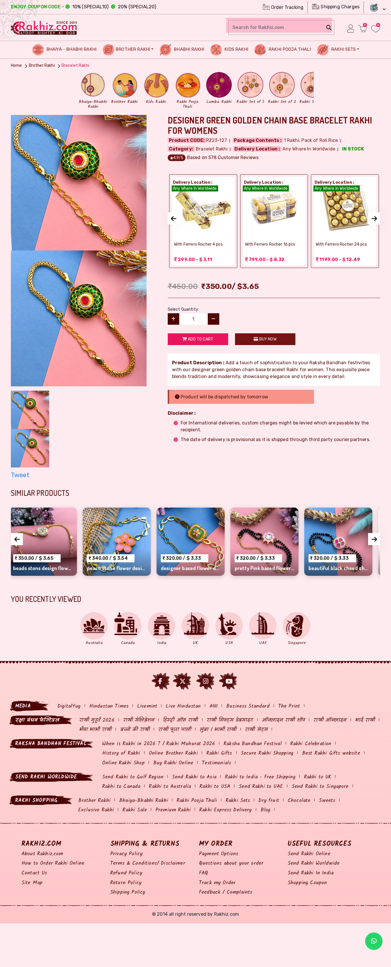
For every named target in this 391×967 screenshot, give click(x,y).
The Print (289, 706)
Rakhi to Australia (170, 786)
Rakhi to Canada (121, 786)
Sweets (327, 800)
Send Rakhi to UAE (261, 786)
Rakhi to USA (215, 786)
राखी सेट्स (256, 730)
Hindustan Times (109, 706)
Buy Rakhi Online (173, 763)
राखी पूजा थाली (174, 730)
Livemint (147, 706)
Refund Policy (126, 873)
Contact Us (34, 873)
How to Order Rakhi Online (52, 863)
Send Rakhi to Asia (194, 777)
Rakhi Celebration (310, 744)
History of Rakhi (121, 753)
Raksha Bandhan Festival (253, 744)
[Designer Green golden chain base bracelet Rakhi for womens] (79, 182)
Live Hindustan (183, 706)
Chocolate (299, 800)
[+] (173, 319)
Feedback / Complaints (225, 892)
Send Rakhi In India (310, 873)
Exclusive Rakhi (96, 810)
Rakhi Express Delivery (225, 810)
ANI (214, 706)
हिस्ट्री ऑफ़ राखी (180, 720)
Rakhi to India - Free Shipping (260, 777)
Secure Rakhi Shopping (267, 753)
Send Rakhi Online (309, 854)
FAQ (203, 873)
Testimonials (216, 763)
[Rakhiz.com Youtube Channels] (229, 681)
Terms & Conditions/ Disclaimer (147, 863)
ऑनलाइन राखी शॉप (283, 720)
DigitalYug (69, 706)
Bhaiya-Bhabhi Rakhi (143, 800)
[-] (213, 319)
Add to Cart (200, 339)
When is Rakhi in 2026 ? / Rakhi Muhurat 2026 (158, 744)
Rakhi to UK (317, 777)
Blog (265, 810)
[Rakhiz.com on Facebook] (160, 681)
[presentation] (174, 218)
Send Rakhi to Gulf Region (132, 777)
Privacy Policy (126, 854)
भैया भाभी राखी (95, 730)
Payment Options (218, 854)
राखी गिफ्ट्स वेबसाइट (230, 720)
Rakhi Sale (135, 810)
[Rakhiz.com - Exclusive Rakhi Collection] (44, 27)
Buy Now (267, 339)
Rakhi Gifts (219, 753)
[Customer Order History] (350, 28)
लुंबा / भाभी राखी (218, 730)
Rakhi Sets (343, 49)
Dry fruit (268, 800)
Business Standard (248, 706)
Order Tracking (286, 7)
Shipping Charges (339, 6)
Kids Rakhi (235, 49)
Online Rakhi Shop (123, 763)
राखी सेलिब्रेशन (138, 720)
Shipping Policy (127, 892)
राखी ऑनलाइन (329, 720)
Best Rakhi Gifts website (331, 753)
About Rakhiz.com (42, 854)
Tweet (20, 475)
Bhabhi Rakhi (188, 49)
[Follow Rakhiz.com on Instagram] (205, 681)
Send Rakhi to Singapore (320, 786)
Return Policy (125, 883)
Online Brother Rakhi (173, 753)
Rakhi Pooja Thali (289, 49)
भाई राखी (365, 720)
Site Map (31, 883)
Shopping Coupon (307, 883)
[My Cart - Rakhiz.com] (362, 28)
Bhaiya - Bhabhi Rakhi (71, 49)
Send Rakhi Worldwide (313, 863)
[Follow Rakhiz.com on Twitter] (182, 681)
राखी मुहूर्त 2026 (96, 720)
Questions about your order (231, 863)
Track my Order (217, 883)
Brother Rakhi (133, 49)
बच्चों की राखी (135, 730)
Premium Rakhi (173, 810)
